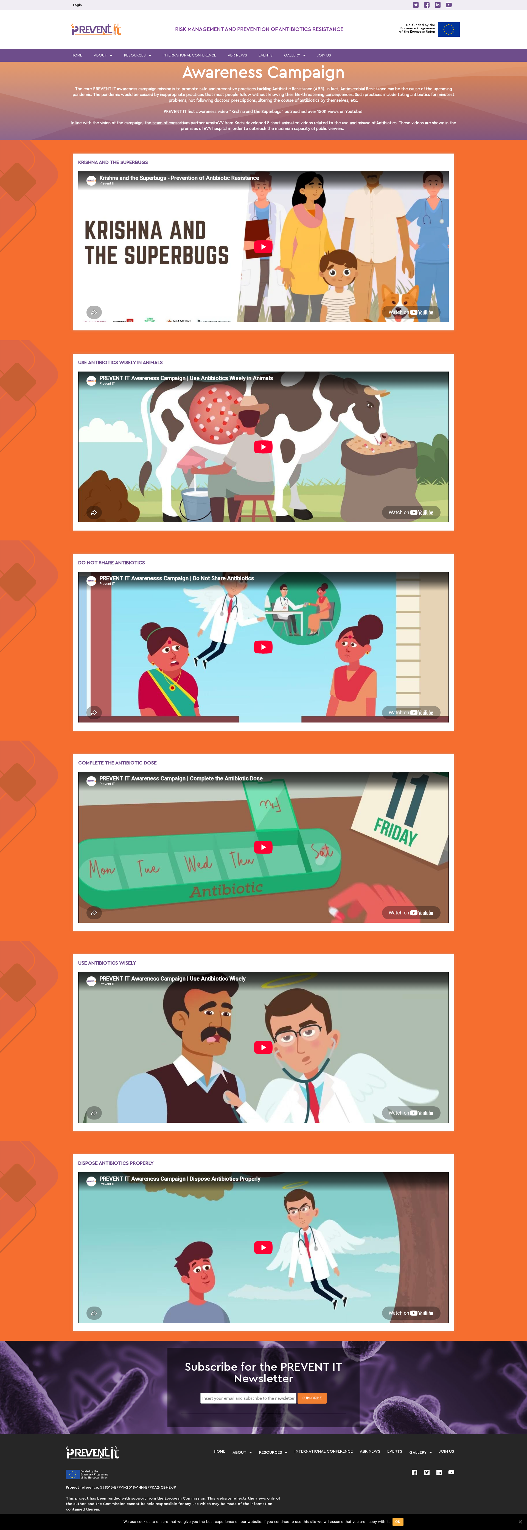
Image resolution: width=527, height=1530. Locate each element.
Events (266, 55)
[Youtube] (449, 5)
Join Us (324, 55)
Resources (135, 55)
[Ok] (520, 1522)
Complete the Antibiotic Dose (117, 762)
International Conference (189, 55)
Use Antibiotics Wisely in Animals (120, 362)
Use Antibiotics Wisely (107, 962)
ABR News (237, 55)
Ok (397, 1522)
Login (77, 5)
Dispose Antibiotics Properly (116, 1163)
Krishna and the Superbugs (113, 162)
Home (77, 55)
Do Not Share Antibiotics (111, 562)
